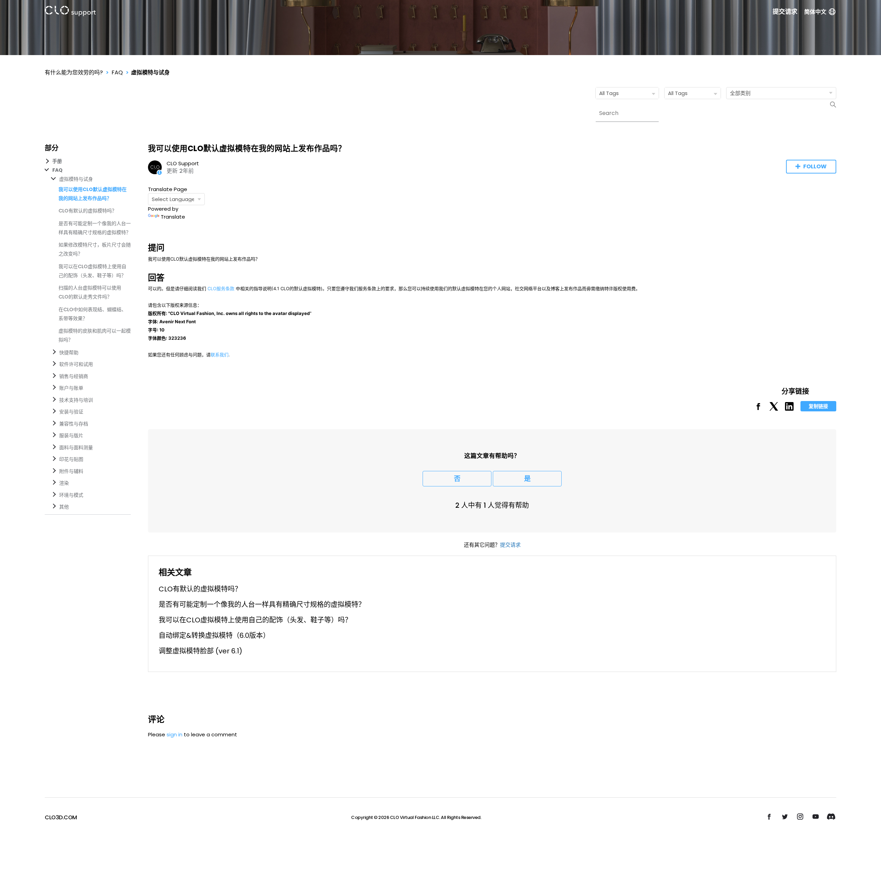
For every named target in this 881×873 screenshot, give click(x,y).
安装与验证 (71, 411)
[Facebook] (758, 408)
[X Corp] (773, 408)
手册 (57, 161)
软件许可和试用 (76, 364)
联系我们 (220, 354)
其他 (64, 506)
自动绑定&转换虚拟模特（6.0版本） (214, 635)
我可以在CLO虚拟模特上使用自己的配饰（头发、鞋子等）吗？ (255, 620)
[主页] (70, 12)
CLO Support (183, 163)
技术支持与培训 (76, 400)
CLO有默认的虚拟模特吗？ (88, 210)
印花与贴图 (71, 459)
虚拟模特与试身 (150, 72)
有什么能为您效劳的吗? (74, 72)
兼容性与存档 (73, 423)
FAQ (117, 72)
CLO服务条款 (221, 288)
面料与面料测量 (76, 447)
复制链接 (818, 406)
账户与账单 (71, 388)
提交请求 (785, 11)
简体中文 (815, 12)
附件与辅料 (71, 471)
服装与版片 (71, 435)
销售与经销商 (73, 376)
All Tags (609, 93)
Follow (815, 166)
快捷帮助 (68, 352)
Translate (173, 216)
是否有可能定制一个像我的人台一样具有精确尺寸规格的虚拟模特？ (262, 604)
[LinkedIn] (789, 408)
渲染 (64, 483)
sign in (174, 734)
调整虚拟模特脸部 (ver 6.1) (200, 651)
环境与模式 (71, 495)
